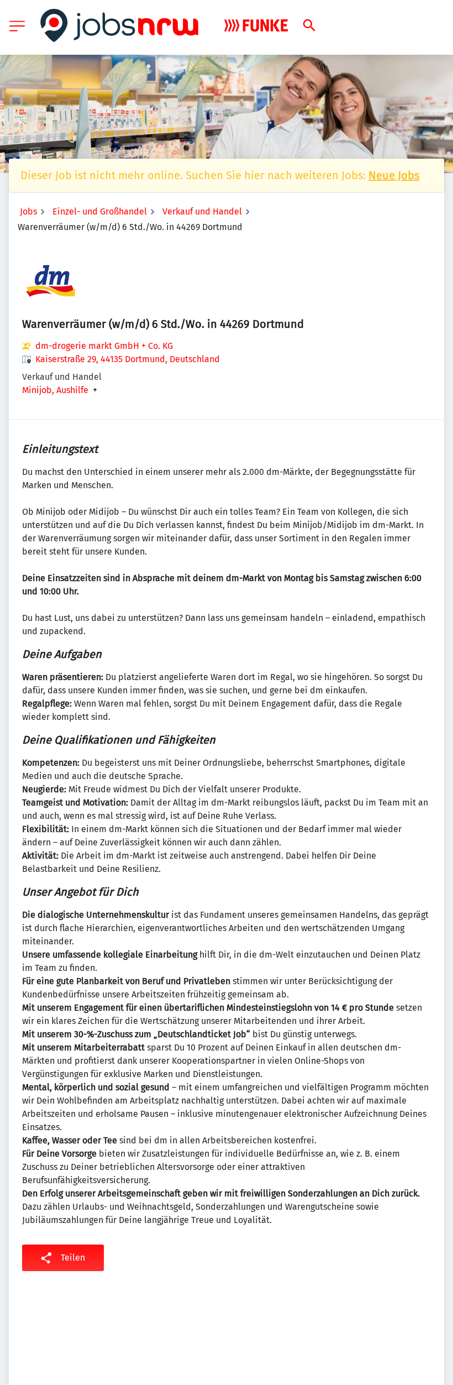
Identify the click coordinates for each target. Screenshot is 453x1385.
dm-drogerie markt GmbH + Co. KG (104, 346)
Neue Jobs (393, 175)
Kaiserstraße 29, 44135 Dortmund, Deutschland (127, 359)
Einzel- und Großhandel (99, 211)
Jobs (28, 211)
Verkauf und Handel (202, 211)
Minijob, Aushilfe (55, 390)
